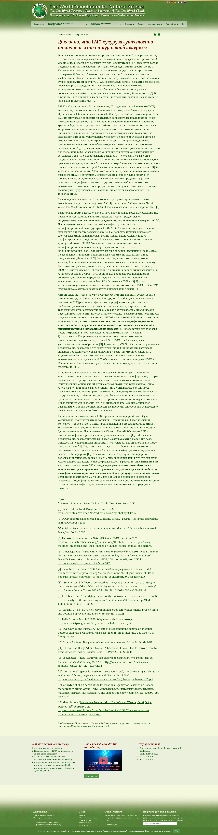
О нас (82, 815)
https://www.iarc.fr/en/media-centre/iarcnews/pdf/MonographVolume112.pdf (105, 679)
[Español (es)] (174, 2)
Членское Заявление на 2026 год (89, 819)
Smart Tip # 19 (146, 756)
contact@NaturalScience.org (49, 825)
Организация (86, 823)
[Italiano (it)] (178, 2)
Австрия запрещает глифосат (48, 748)
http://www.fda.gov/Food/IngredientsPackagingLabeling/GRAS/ (97, 512)
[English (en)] (168, 2)
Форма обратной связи (48, 822)
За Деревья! (145, 751)
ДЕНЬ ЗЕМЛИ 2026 (149, 753)
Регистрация (111, 825)
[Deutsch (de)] (171, 2)
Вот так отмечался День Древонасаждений (160, 748)
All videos (92, 776)
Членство (84, 825)
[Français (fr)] (181, 2)
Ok (176, 831)
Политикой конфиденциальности (158, 831)
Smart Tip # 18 (146, 759)
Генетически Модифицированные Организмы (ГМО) (84, 726)
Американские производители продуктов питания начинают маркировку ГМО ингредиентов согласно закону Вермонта (54, 765)
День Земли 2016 (42, 770)
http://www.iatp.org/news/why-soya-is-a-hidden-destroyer (94, 623)
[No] (215, 831)
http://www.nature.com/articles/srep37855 (84, 563)
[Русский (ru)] (184, 2)
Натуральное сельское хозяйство (135, 723)
